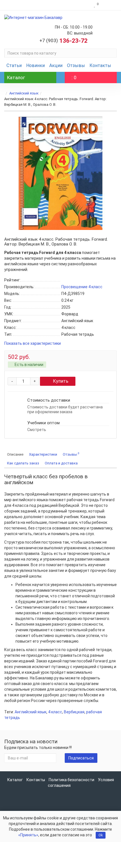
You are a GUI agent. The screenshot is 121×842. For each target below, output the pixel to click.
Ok (100, 835)
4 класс (55, 712)
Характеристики (43, 454)
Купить (60, 381)
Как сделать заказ (23, 463)
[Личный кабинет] (109, 5)
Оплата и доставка (61, 463)
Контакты (100, 65)
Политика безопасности (71, 780)
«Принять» (28, 835)
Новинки (35, 65)
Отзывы (76, 65)
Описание (15, 454)
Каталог (15, 780)
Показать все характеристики (32, 343)
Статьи (14, 65)
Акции (55, 65)
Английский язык (24, 93)
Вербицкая (74, 712)
